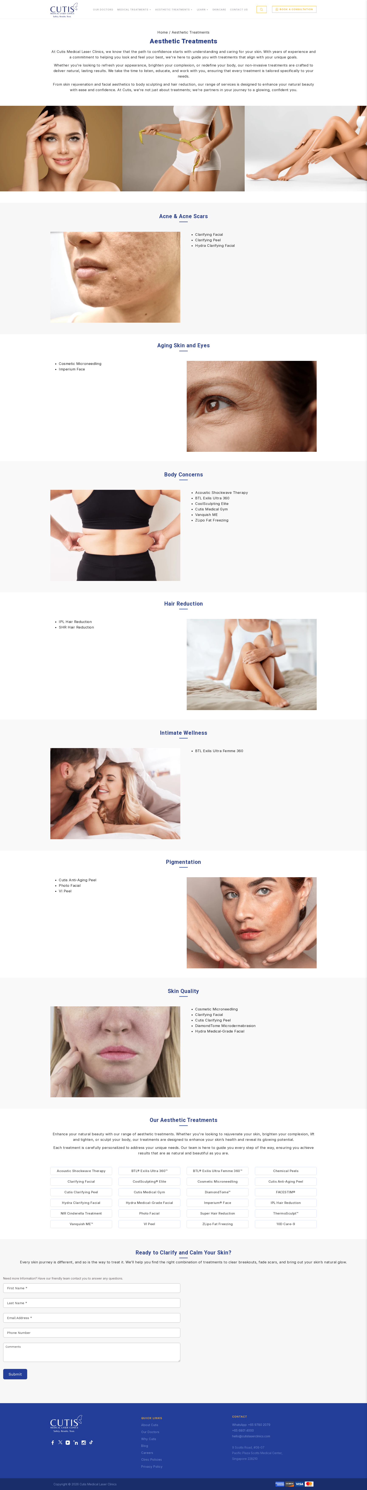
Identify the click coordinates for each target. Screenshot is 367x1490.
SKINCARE (219, 9)
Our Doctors (150, 1432)
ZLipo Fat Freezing (211, 520)
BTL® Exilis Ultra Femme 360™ (217, 1171)
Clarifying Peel (208, 240)
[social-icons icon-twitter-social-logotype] (60, 1443)
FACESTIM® (285, 1192)
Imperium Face (72, 369)
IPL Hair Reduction (75, 622)
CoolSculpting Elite (212, 503)
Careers (147, 1453)
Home (162, 32)
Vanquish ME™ (81, 1224)
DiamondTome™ (217, 1192)
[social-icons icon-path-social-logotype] (91, 1443)
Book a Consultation (296, 9)
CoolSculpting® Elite (149, 1181)
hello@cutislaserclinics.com (251, 1436)
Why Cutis (148, 1439)
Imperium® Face (217, 1203)
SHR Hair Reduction (76, 627)
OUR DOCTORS (103, 9)
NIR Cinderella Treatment (81, 1213)
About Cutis (149, 1425)
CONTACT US (239, 9)
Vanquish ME (206, 515)
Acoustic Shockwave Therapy (221, 492)
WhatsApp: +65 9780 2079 (251, 1424)
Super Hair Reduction (217, 1213)
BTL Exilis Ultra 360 (212, 498)
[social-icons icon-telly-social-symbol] (67, 1443)
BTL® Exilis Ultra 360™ (149, 1171)
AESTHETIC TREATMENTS (172, 9)
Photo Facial (69, 885)
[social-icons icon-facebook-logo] (52, 1443)
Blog (144, 1446)
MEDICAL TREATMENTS (133, 9)
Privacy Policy (151, 1466)
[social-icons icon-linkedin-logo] (75, 1443)
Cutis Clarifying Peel (213, 1020)
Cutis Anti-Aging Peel (77, 880)
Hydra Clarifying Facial (215, 245)
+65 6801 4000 (243, 1430)
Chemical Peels (285, 1171)
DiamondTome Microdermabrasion (225, 1026)
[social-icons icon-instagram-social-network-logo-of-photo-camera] (83, 1443)
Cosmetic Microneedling (80, 364)
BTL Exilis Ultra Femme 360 (219, 751)
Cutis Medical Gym (211, 509)
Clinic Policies (151, 1459)
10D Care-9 (286, 1224)
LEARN (201, 9)
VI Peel (65, 891)
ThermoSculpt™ (285, 1213)
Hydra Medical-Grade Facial (219, 1031)
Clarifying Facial (209, 234)
